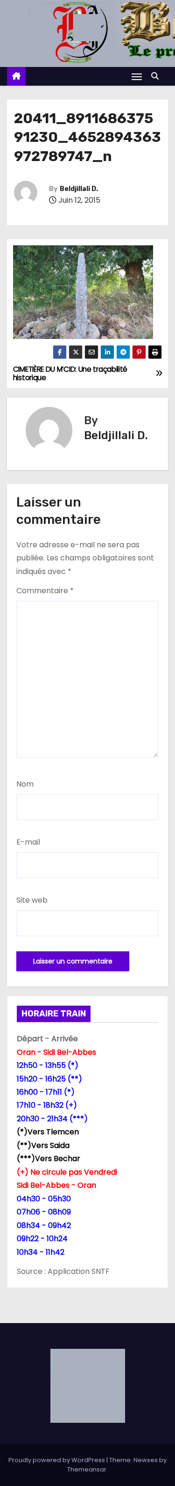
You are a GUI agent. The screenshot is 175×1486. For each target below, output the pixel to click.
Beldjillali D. (79, 189)
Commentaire (45, 590)
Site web (32, 900)
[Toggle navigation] (137, 76)
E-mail (28, 842)
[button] (157, 76)
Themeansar (86, 1469)
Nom (25, 784)
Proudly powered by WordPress (57, 1460)
